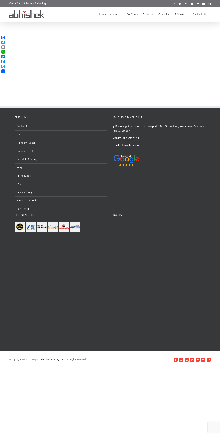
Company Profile (26, 151)
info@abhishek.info (130, 145)
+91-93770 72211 (130, 138)
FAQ (19, 184)
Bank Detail (23, 208)
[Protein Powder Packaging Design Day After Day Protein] (53, 227)
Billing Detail (24, 175)
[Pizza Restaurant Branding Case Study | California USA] (20, 227)
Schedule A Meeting (34, 3)
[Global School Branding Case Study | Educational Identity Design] (31, 227)
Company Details (26, 142)
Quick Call (15, 3)
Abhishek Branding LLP (52, 359)
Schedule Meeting (27, 159)
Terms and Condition (28, 200)
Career (20, 134)
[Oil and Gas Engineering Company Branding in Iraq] (75, 227)
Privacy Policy (24, 192)
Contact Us (23, 126)
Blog (19, 167)
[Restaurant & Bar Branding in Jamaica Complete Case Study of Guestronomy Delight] (64, 227)
